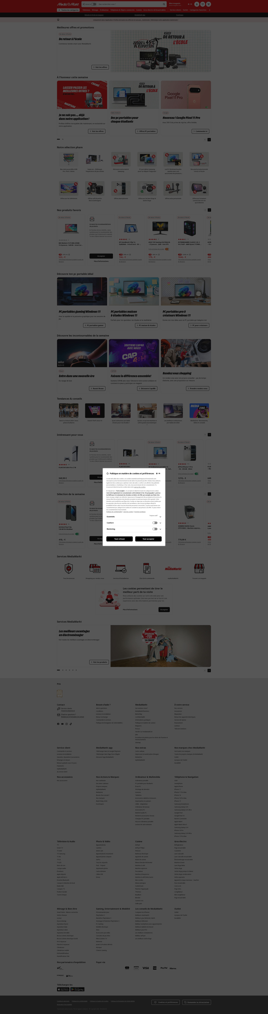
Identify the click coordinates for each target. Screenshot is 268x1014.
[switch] (154, 523)
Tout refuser (119, 539)
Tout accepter (148, 539)
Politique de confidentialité (114, 512)
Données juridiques (140, 512)
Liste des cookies (128, 512)
